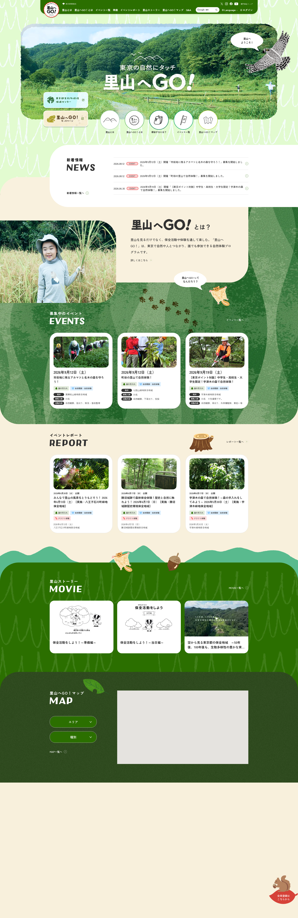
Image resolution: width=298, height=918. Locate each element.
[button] (164, 715)
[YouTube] (236, 3)
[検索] (216, 10)
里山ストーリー (151, 10)
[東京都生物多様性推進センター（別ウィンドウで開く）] (65, 100)
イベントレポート (130, 10)
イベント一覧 (102, 10)
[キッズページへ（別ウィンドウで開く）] (65, 119)
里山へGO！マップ (173, 10)
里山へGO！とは (83, 10)
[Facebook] (231, 3)
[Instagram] (226, 3)
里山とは (67, 10)
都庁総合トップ (247, 4)
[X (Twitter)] (221, 3)
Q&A (188, 10)
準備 (115, 10)
